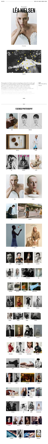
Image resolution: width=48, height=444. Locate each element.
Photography (28, 109)
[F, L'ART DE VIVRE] (37, 257)
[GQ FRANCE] (36, 420)
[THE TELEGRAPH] (9, 377)
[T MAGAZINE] (27, 315)
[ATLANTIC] (10, 257)
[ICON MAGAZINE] (23, 162)
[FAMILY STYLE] (17, 141)
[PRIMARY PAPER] (17, 286)
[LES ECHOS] (36, 141)
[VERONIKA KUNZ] (30, 121)
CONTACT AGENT (40, 85)
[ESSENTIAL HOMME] (19, 331)
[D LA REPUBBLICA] (25, 286)
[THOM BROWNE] (37, 301)
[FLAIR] (29, 433)
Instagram (46, 1)
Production (40, 1)
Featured (35, 1)
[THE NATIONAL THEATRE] (39, 406)
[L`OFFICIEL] (20, 433)
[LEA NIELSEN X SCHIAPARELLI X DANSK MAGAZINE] (19, 257)
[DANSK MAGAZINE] (10, 286)
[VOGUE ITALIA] (38, 363)
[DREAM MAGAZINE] (38, 331)
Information (42, 1)
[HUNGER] (38, 391)
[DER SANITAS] (33, 186)
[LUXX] (23, 406)
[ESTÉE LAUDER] (33, 235)
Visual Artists (2, 1)
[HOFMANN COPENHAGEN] (34, 286)
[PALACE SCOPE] (27, 377)
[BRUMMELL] (16, 377)
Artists (37, 1)
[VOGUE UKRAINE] (38, 347)
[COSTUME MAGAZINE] (28, 272)
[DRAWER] (10, 301)
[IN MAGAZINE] (28, 301)
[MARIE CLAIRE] (23, 391)
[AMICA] (12, 121)
